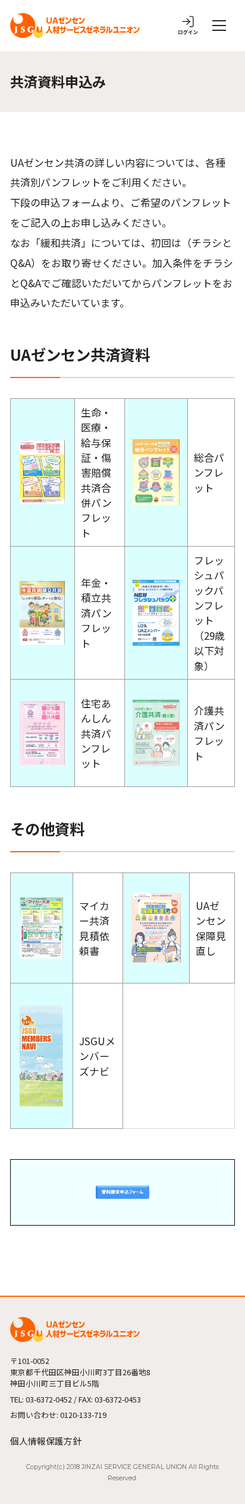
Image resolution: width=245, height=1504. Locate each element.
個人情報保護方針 (45, 1441)
